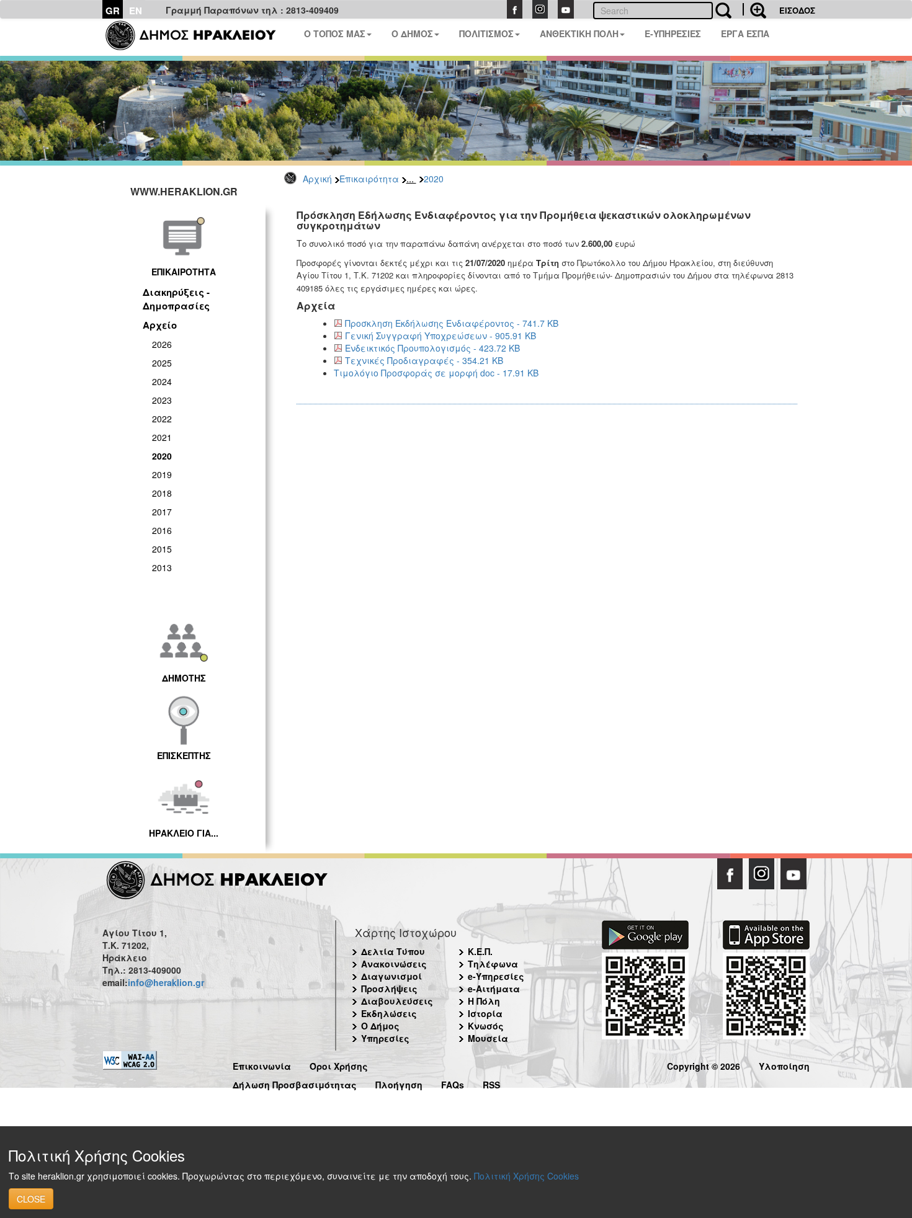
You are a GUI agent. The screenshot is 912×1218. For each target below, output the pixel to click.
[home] (198, 37)
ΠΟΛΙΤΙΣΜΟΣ (486, 33)
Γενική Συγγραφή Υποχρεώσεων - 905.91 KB (440, 335)
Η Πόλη (484, 1001)
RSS (491, 1083)
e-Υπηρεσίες (496, 976)
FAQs (452, 1083)
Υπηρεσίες (385, 1038)
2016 (162, 530)
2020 (434, 178)
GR (112, 10)
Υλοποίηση (784, 1064)
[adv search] (754, 9)
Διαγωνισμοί (391, 976)
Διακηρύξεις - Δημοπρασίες (176, 298)
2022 (162, 418)
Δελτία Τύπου (393, 951)
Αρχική (317, 178)
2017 (162, 511)
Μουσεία (488, 1038)
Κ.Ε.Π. (480, 951)
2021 (162, 437)
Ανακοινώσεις (394, 964)
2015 (162, 549)
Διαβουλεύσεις (397, 1001)
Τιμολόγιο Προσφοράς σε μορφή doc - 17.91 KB (436, 373)
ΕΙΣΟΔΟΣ (797, 10)
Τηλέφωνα (493, 964)
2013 (162, 567)
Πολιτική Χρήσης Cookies (526, 1176)
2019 (162, 474)
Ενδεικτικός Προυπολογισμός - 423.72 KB (432, 348)
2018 (162, 493)
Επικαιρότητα (369, 178)
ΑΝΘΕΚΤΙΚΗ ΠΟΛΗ (579, 33)
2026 (162, 344)
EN (135, 10)
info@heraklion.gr (166, 982)
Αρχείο (160, 325)
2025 (162, 363)
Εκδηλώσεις (389, 1013)
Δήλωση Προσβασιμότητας (295, 1083)
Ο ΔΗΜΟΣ (412, 33)
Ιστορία (485, 1013)
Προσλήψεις (389, 988)
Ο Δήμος (380, 1026)
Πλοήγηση (398, 1083)
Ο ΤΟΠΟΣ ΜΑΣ (334, 33)
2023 (162, 400)
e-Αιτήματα (494, 988)
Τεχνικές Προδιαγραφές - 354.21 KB (424, 360)
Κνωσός (486, 1026)
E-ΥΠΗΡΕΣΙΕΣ (673, 33)
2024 (162, 381)
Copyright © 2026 (703, 1064)
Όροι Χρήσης (339, 1064)
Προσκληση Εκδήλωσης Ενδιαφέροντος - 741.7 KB (451, 323)
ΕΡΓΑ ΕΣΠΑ (745, 33)
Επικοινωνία (262, 1064)
